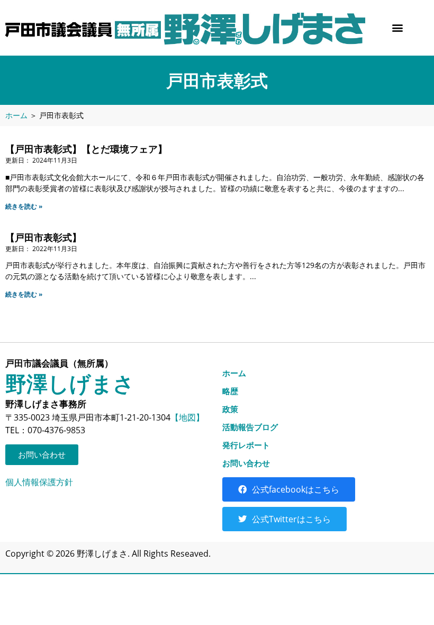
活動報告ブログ (250, 427)
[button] (397, 28)
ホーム (16, 115)
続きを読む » (23, 206)
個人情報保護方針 (39, 482)
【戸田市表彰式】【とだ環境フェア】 (86, 148)
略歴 (230, 391)
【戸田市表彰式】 (43, 237)
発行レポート (246, 445)
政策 (230, 409)
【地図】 (187, 417)
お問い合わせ (246, 463)
